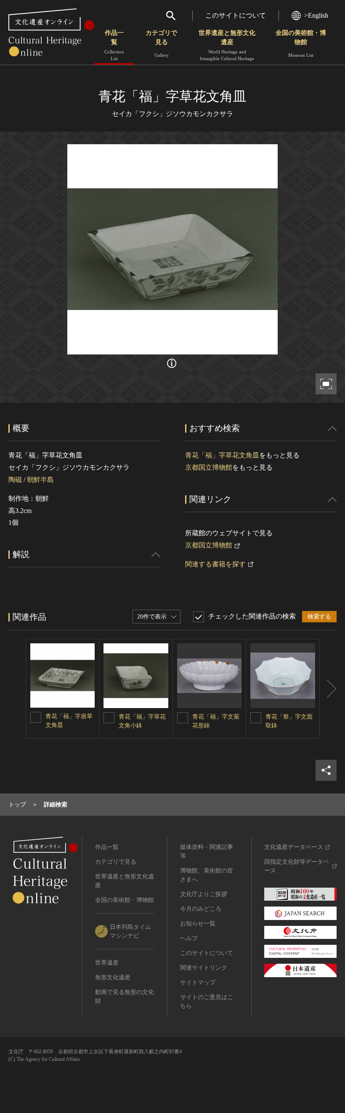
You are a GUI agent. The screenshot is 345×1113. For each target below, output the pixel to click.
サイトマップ (197, 982)
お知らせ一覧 (197, 923)
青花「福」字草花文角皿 (222, 455)
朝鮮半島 (40, 479)
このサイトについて (235, 15)
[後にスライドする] (328, 689)
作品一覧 (114, 45)
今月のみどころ (200, 909)
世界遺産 (107, 963)
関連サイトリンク (203, 968)
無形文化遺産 (112, 977)
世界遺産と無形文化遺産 (227, 45)
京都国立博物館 (208, 467)
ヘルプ (189, 938)
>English (316, 15)
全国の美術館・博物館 (301, 43)
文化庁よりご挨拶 (203, 894)
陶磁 (15, 479)
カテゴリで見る (161, 43)
